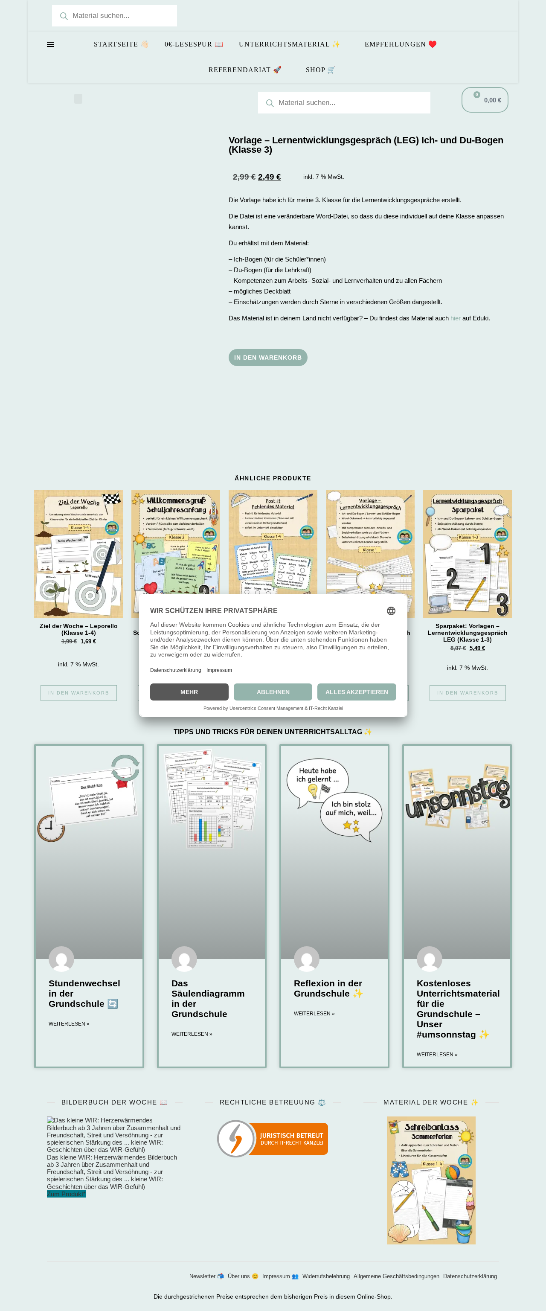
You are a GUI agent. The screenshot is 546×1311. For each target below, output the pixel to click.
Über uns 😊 (243, 1276)
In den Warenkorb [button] (78, 692)
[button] (78, 99)
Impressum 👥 (280, 1276)
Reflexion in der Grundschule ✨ (328, 988)
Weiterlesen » (69, 1024)
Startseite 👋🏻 (121, 44)
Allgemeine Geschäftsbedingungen (396, 1276)
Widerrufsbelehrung (326, 1276)
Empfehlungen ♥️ (401, 44)
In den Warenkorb (268, 357)
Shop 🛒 (321, 69)
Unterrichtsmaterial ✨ (290, 44)
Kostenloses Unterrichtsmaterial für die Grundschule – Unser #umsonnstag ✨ (458, 1008)
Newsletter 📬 (206, 1276)
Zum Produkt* (66, 1194)
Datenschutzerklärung (470, 1276)
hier (455, 318)
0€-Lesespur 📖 (194, 44)
